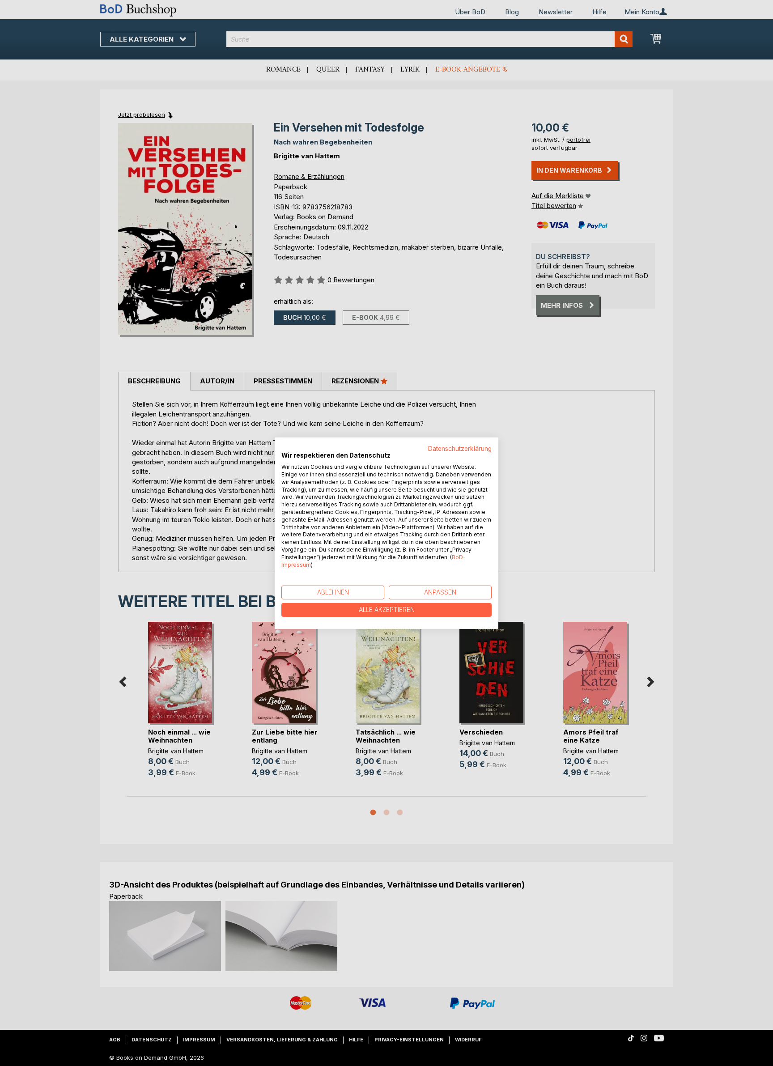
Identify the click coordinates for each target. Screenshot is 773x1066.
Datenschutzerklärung (460, 448)
